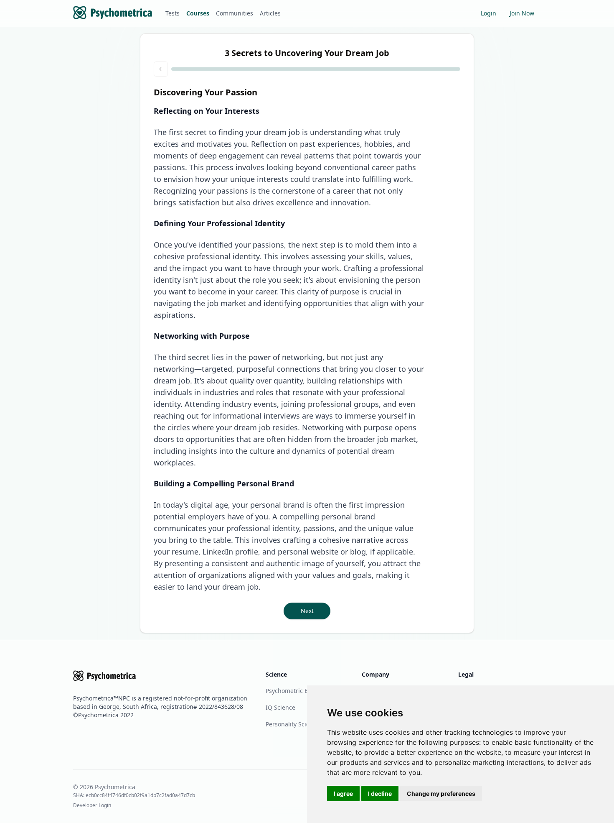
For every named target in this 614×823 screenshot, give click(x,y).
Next (307, 611)
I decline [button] (380, 793)
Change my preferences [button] (441, 793)
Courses (197, 13)
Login (488, 13)
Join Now (522, 13)
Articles (270, 13)
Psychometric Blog (291, 691)
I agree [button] (343, 793)
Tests (172, 13)
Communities (234, 13)
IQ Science (280, 707)
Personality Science (293, 724)
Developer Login (92, 805)
